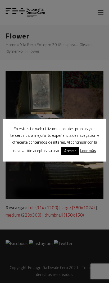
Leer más (88, 151)
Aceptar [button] (70, 150)
